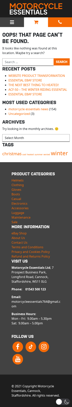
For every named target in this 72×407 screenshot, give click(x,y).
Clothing (18, 185)
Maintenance (21, 217)
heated (30, 154)
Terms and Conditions (27, 247)
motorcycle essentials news (28, 109)
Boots (16, 194)
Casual (16, 199)
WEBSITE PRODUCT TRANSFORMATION (36, 76)
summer (39, 154)
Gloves (16, 189)
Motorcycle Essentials (36, 9)
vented (46, 154)
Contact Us (19, 242)
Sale (14, 222)
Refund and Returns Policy (31, 256)
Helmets (18, 180)
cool (24, 154)
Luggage (18, 213)
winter (59, 153)
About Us (18, 238)
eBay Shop (19, 233)
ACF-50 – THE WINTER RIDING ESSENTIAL (37, 89)
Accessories (20, 208)
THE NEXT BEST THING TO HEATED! (33, 85)
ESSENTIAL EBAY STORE (25, 80)
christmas (12, 153)
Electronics (19, 203)
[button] (63, 402)
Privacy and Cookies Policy (31, 252)
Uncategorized (19, 114)
